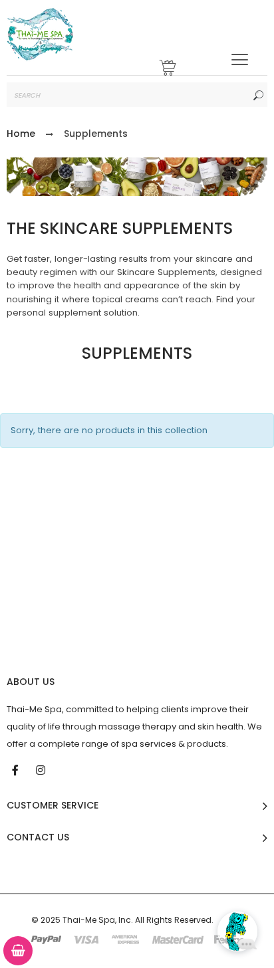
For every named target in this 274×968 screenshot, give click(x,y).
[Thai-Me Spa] (40, 34)
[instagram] (42, 769)
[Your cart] (168, 69)
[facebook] (17, 769)
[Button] (239, 59)
